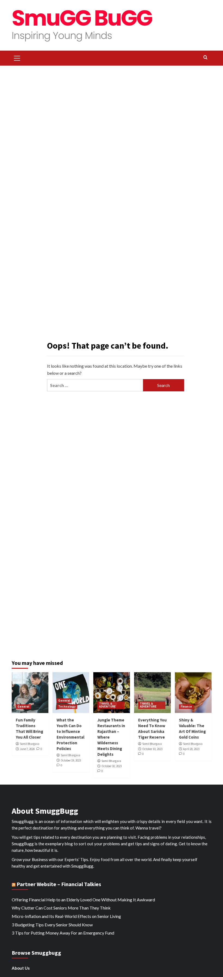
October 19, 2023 (71, 760)
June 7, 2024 (27, 749)
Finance (186, 706)
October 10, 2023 (152, 749)
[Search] (205, 57)
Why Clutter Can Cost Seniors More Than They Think (61, 907)
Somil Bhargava (29, 744)
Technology (67, 706)
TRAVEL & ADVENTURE (107, 705)
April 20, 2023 (191, 749)
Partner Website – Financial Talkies (59, 884)
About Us (21, 968)
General (23, 706)
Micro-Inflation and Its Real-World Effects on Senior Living (66, 916)
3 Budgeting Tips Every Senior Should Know (52, 924)
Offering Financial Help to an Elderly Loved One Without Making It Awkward (83, 899)
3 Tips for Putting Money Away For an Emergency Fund (63, 932)
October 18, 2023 (111, 766)
